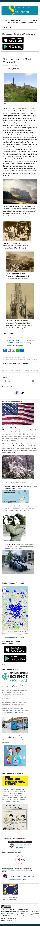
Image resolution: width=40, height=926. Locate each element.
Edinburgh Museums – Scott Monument (20, 340)
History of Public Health (11, 65)
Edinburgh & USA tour (16, 428)
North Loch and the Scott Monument (17, 60)
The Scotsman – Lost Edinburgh (18, 338)
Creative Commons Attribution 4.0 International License (8, 916)
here (11, 665)
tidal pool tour (11, 452)
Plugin (26, 633)
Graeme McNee (14, 801)
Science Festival (12, 687)
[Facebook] (16, 393)
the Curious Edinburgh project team (8, 911)
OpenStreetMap (16, 631)
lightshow (22, 791)
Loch (18, 359)
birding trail (24, 450)
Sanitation (28, 359)
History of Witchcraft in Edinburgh (14, 486)
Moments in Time (18, 708)
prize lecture (13, 697)
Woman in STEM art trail (9, 738)
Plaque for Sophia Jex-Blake (12, 371)
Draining (14, 359)
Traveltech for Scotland (19, 446)
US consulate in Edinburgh (21, 434)
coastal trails (31, 444)
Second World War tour (13, 544)
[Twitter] (22, 393)
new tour (8, 506)
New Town (23, 359)
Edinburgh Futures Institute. (13, 488)
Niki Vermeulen (15, 357)
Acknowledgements (22, 915)
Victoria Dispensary (30, 371)
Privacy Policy (35, 915)
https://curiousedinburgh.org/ (8, 920)
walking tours (13, 712)
